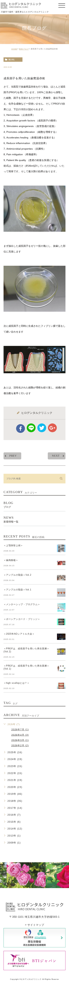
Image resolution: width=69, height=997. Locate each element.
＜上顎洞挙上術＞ (13, 545)
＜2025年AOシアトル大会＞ (19, 634)
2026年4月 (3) (20, 734)
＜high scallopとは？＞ (17, 683)
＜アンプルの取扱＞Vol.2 (17, 575)
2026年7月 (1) (20, 729)
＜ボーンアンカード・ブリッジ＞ (22, 619)
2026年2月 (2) (20, 745)
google (52, 427)
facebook (20, 428)
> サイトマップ (34, 924)
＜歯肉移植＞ (11, 560)
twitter (41, 427)
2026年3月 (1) (20, 740)
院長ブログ (24, 49)
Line (31, 427)
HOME (14, 49)
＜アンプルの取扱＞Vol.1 (17, 589)
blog (11, 59)
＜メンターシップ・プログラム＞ (22, 604)
